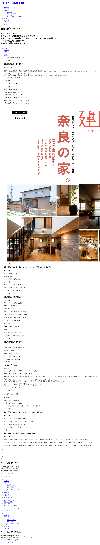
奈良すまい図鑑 (11, 13)
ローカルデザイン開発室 (14, 17)
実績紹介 (6, 18)
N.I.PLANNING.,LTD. (13, 3)
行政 (5, 53)
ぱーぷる (9, 12)
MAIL (5, 24)
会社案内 (6, 8)
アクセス (6, 21)
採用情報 (6, 20)
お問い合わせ (7, 495)
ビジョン (6, 7)
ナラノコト (10, 15)
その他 (6, 55)
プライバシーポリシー (10, 497)
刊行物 (6, 48)
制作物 (6, 51)
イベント (6, 50)
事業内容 (6, 10)
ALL (5, 47)
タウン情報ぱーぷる (9, 500)
